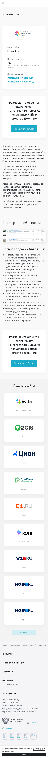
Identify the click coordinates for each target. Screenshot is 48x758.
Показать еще (24, 632)
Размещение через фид (20, 81)
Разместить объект (24, 128)
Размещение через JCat (20, 77)
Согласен (24, 754)
